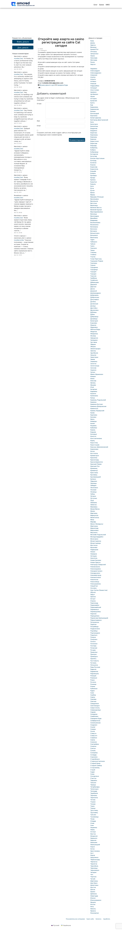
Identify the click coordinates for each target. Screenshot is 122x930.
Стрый (92, 770)
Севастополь (95, 708)
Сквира (93, 729)
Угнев (92, 823)
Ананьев (93, 83)
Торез (92, 806)
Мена (92, 520)
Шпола (92, 889)
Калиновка (94, 396)
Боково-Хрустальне (97, 158)
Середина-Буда (62, 85)
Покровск (93, 639)
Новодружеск (95, 573)
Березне (93, 139)
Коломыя (93, 434)
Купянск (93, 479)
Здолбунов (94, 353)
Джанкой (93, 291)
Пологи (93, 641)
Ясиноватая (94, 913)
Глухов (92, 257)
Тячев (92, 819)
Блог (95, 5)
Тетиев (92, 800)
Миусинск (93, 532)
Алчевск (93, 81)
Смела (92, 740)
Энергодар (94, 896)
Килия (92, 423)
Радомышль (94, 673)
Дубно (92, 314)
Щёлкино (93, 894)
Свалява (93, 699)
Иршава (93, 385)
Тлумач (93, 802)
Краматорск (94, 455)
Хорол (92, 847)
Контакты (98, 919)
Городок (93, 274)
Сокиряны (94, 753)
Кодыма (93, 432)
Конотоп (93, 436)
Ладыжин (93, 481)
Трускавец (94, 812)
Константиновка (96, 438)
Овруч (92, 594)
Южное (92, 898)
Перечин (93, 614)
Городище (94, 269)
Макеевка (93, 507)
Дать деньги (22, 47)
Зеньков (93, 355)
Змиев (92, 359)
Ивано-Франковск (96, 374)
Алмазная (93, 75)
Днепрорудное (95, 293)
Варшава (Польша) (97, 197)
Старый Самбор (96, 765)
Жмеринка (94, 334)
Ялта (92, 906)
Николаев (93, 58)
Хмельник (93, 842)
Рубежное (93, 688)
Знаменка (93, 361)
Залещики (94, 340)
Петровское (94, 622)
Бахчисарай (94, 113)
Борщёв (93, 171)
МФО (108, 5)
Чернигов (93, 864)
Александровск (95, 73)
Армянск (93, 92)
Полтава (93, 646)
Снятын (93, 748)
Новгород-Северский (98, 564)
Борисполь (94, 169)
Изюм (92, 378)
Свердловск (94, 703)
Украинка (93, 827)
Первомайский (95, 607)
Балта (92, 103)
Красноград (94, 460)
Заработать (106, 919)
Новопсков (94, 579)
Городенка (94, 267)
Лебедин (93, 485)
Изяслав (93, 381)
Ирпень (93, 383)
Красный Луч (95, 466)
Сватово (93, 701)
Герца (92, 250)
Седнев (93, 712)
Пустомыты (94, 661)
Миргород (94, 526)
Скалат (92, 727)
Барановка (94, 107)
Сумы (92, 774)
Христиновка (95, 851)
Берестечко (94, 141)
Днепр (92, 43)
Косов (92, 451)
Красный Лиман (96, 464)
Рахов (92, 62)
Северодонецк (95, 710)
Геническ (93, 248)
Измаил (93, 376)
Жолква (93, 336)
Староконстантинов (97, 761)
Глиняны (93, 252)
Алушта (93, 79)
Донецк (93, 306)
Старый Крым (95, 763)
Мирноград (94, 528)
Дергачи (93, 287)
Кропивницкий (95, 477)
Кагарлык (93, 389)
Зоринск (93, 370)
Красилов (93, 458)
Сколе (92, 731)
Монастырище (95, 543)
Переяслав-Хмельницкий (99, 618)
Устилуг (93, 832)
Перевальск (94, 609)
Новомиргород (95, 575)
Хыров (92, 855)
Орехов (93, 596)
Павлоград (94, 603)
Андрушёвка (94, 86)
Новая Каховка (95, 560)
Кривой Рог (94, 49)
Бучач (92, 190)
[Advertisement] (61, 22)
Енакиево (93, 323)
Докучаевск (94, 299)
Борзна (92, 165)
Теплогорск (94, 789)
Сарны (92, 697)
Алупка (92, 77)
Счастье (93, 778)
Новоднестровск (96, 571)
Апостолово (94, 90)
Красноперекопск (96, 462)
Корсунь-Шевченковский (99, 447)
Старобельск (95, 759)
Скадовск (93, 725)
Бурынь (93, 184)
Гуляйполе (94, 280)
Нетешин (93, 556)
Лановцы (93, 483)
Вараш (92, 195)
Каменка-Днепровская (98, 406)
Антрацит (93, 88)
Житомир (93, 60)
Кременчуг (94, 470)
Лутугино (93, 498)
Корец (92, 440)
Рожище (93, 684)
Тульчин (93, 815)
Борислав (93, 167)
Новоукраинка (95, 584)
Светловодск (95, 706)
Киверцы (93, 421)
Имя (38, 121)
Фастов (93, 834)
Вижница (93, 214)
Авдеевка (93, 68)
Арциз (92, 96)
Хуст (92, 853)
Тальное (93, 782)
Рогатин (93, 682)
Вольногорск (94, 233)
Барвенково (94, 109)
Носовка (93, 588)
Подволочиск (95, 629)
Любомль (93, 502)
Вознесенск (94, 225)
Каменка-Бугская (96, 404)
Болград (93, 160)
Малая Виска (94, 509)
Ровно (92, 680)
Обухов (93, 592)
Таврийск (93, 780)
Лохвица (93, 492)
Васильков (94, 201)
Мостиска (93, 545)
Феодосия (94, 836)
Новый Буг (94, 586)
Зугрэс (92, 372)
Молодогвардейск (96, 537)
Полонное (93, 644)
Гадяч (92, 239)
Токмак (93, 804)
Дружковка (94, 310)
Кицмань (93, 425)
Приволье (93, 652)
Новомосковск (95, 577)
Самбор (93, 695)
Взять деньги (23, 41)
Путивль (93, 663)
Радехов (93, 669)
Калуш (92, 398)
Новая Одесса (95, 562)
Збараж (93, 344)
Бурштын (93, 182)
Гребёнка (93, 278)
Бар (91, 105)
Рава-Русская (95, 667)
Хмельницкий (95, 844)
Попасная (93, 648)
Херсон (92, 64)
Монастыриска (95, 541)
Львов (92, 56)
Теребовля (94, 793)
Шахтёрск (93, 883)
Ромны (92, 686)
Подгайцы (94, 631)
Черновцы (94, 868)
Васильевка (94, 199)
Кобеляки (93, 428)
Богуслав (93, 156)
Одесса (93, 45)
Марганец (93, 513)
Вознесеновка (95, 222)
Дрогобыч (93, 308)
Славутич (93, 735)
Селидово (93, 714)
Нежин (92, 552)
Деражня (93, 284)
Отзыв (39, 103)
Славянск (93, 738)
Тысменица (94, 817)
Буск (92, 186)
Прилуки (93, 654)
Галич (92, 246)
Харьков (93, 840)
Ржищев (93, 676)
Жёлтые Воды (95, 329)
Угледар (93, 821)
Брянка (92, 180)
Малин (92, 511)
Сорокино (94, 757)
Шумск (92, 892)
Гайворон (93, 242)
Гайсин (92, 244)
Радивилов (94, 671)
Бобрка (93, 150)
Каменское (94, 408)
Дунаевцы (93, 319)
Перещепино (94, 616)
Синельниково (95, 723)
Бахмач (93, 111)
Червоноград (95, 859)
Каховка (93, 417)
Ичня (92, 387)
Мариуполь (94, 515)
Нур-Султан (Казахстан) (98, 590)
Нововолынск (95, 567)
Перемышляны (95, 611)
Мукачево (93, 547)
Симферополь (95, 720)
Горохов (93, 276)
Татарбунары (95, 787)
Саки (92, 693)
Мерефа (93, 522)
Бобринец (93, 148)
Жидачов (93, 331)
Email (39, 126)
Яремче (93, 911)
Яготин (92, 904)
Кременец (93, 468)
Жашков (93, 325)
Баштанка (93, 116)
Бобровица (94, 152)
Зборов (93, 346)
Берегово (93, 133)
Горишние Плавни (96, 261)
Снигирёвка (94, 744)
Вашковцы (94, 205)
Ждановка (94, 327)
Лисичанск (94, 487)
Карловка (93, 415)
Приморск (94, 656)
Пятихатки (94, 665)
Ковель (92, 430)
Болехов (93, 163)
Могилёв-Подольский (98, 535)
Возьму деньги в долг (47, 85)
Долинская (94, 304)
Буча (92, 188)
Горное (92, 265)
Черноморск (94, 870)
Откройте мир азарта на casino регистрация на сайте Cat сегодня (61, 42)
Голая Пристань (96, 259)
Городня (93, 272)
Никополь (93, 558)
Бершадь (93, 145)
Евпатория (94, 321)
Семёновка (94, 716)
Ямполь (93, 909)
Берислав (93, 143)
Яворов (93, 902)
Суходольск (94, 776)
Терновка (93, 795)
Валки (92, 192)
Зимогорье (94, 357)
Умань (92, 830)
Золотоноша (94, 366)
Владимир (94, 220)
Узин (92, 825)
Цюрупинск (94, 857)
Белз (92, 122)
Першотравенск (96, 620)
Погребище (94, 626)
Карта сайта (90, 919)
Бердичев (93, 128)
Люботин (93, 505)
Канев (92, 413)
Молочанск (94, 539)
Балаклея (93, 101)
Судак (92, 772)
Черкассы (93, 862)
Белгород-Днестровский (99, 120)
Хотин (92, 849)
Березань (93, 137)
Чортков (93, 877)
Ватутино (93, 203)
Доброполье (94, 297)
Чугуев (92, 879)
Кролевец (93, 475)
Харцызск (93, 838)
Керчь (92, 419)
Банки (101, 5)
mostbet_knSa (19, 240)
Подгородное (95, 633)
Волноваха (94, 227)
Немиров (93, 554)
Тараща (93, 785)
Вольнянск (94, 235)
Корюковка (94, 449)
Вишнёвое (93, 218)
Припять (93, 658)
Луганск (93, 496)
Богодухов (94, 154)
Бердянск (93, 130)
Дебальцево (94, 282)
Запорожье (94, 54)
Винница (93, 47)
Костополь (94, 453)
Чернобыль (94, 866)
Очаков (93, 601)
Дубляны (93, 312)
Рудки (92, 691)
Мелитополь (94, 517)
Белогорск (94, 124)
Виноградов (94, 216)
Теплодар (93, 791)
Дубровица (94, 316)
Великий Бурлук (96, 210)
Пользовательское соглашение (75, 919)
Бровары (93, 175)
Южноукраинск (95, 900)
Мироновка (94, 530)
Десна (92, 289)
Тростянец (94, 810)
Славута (93, 733)
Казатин (93, 393)
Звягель (93, 351)
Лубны (92, 494)
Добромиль (94, 295)
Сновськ (93, 746)
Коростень (94, 443)
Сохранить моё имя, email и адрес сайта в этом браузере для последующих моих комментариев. (59, 134)
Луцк (92, 500)
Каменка (93, 402)
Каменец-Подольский (98, 400)
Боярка (93, 173)
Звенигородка (95, 349)
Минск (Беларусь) (96, 524)
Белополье (94, 126)
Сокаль (93, 750)
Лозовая (93, 490)
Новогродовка (95, 569)
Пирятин (93, 624)
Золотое (93, 363)
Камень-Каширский (97, 411)
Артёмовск (94, 94)
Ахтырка (93, 98)
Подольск (93, 635)
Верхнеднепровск (96, 212)
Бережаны (94, 135)
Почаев (93, 650)
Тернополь (94, 797)
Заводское (94, 338)
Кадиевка (93, 391)
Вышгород (94, 237)
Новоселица (94, 582)
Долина (93, 301)
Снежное (93, 742)
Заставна (93, 342)
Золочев (93, 368)
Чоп (91, 874)
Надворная (94, 549)
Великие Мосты (96, 207)
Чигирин (93, 872)
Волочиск (93, 229)
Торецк (92, 808)
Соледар (93, 755)
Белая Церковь (95, 118)
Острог (92, 599)
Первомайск (94, 605)
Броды (92, 178)
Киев (92, 41)
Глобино (93, 254)
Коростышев (94, 445)
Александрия (95, 71)
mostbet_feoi (18, 58)
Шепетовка (94, 885)
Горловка (93, 263)
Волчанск (93, 231)
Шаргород (94, 881)
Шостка (93, 887)
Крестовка (94, 473)
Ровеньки (93, 678)
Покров (93, 637)
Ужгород (93, 51)
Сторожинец (94, 768)
